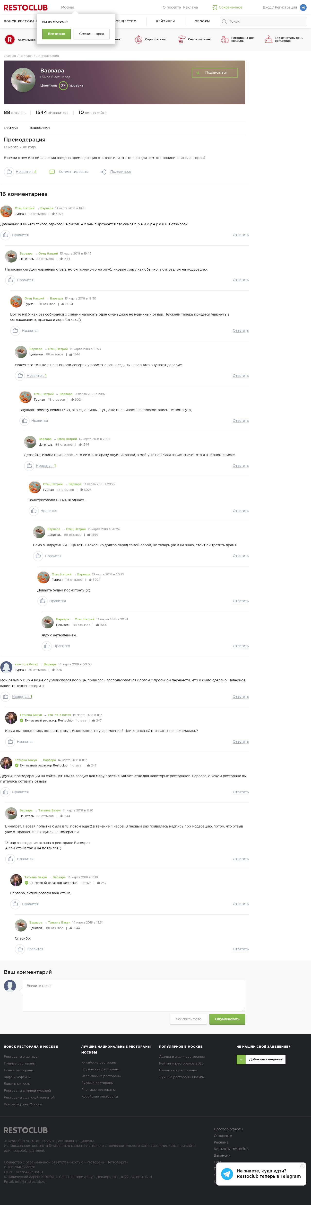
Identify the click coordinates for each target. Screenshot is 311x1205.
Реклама (190, 7)
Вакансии (222, 1155)
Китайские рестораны (99, 1062)
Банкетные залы (17, 1084)
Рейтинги (165, 21)
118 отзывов (37, 214)
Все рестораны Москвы (23, 1104)
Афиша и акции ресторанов (182, 1056)
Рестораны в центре (20, 1056)
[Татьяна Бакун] (11, 718)
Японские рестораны (98, 1090)
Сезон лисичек (199, 39)
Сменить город (91, 34)
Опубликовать (227, 1019)
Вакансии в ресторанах (178, 1070)
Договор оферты (228, 1129)
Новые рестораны (19, 1070)
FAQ (217, 1162)
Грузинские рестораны (100, 1069)
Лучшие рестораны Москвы (182, 1077)
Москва (67, 7)
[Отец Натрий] (6, 211)
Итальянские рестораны (101, 1076)
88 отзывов (45, 259)
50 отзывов (37, 670)
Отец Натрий (25, 208)
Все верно (56, 34)
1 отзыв (81, 720)
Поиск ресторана (22, 21)
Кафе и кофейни (17, 1077)
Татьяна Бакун (31, 715)
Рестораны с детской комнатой (29, 1097)
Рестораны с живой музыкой (27, 1091)
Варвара (46, 208)
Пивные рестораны (19, 1063)
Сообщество (123, 21)
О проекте (172, 7)
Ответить (241, 235)
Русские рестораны (97, 1083)
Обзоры (202, 21)
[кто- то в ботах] (6, 667)
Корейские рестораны (99, 1096)
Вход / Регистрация (280, 7)
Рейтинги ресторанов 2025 (181, 1063)
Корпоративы (155, 39)
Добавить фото (188, 1019)
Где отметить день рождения (289, 39)
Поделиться (120, 171)
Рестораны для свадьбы (242, 39)
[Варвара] (11, 256)
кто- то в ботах (27, 664)
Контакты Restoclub (231, 1149)
